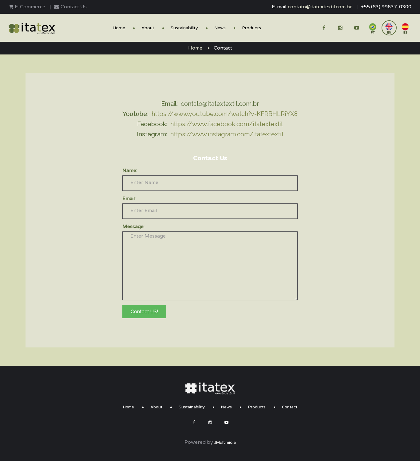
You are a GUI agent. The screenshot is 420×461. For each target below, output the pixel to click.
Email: (129, 198)
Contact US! (144, 312)
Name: (129, 170)
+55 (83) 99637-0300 (386, 7)
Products (251, 28)
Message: (133, 226)
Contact (289, 407)
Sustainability (184, 28)
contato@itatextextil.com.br (320, 7)
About (147, 28)
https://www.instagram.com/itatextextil (226, 134)
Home (119, 28)
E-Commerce (30, 7)
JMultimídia (225, 442)
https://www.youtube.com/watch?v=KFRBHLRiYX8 (225, 114)
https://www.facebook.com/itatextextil (226, 124)
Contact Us (74, 7)
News (220, 28)
